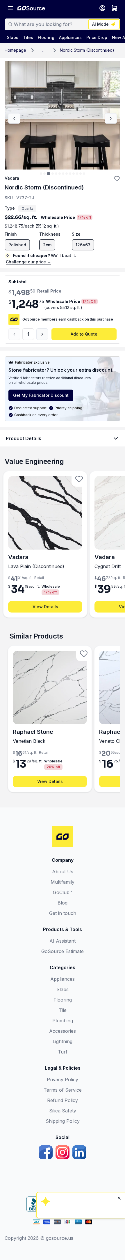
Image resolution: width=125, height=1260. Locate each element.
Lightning (62, 1041)
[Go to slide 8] (66, 173)
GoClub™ (62, 892)
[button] (43, 50)
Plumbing (62, 1020)
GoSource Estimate (62, 951)
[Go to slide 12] (80, 173)
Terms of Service (63, 1090)
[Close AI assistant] (119, 1123)
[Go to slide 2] (44, 173)
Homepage (15, 50)
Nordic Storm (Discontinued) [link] (87, 50)
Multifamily (62, 882)
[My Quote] (114, 8)
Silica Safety (62, 1111)
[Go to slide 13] (84, 173)
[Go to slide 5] (56, 173)
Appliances (62, 979)
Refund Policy (62, 1100)
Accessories (62, 1031)
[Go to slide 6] (59, 173)
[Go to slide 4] (52, 173)
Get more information (80, 1185)
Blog (62, 903)
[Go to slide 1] (41, 173)
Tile (63, 1010)
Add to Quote (84, 334)
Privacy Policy (62, 1079)
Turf (62, 1052)
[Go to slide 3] (48, 173)
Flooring (62, 1000)
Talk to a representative (80, 1169)
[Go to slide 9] (70, 173)
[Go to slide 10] (73, 173)
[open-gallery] (62, 115)
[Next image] (111, 118)
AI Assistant (62, 941)
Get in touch (62, 913)
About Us (62, 871)
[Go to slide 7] (63, 173)
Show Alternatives (80, 1153)
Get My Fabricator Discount (41, 395)
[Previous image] (14, 118)
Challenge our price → (28, 261)
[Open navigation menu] (10, 8)
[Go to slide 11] (77, 173)
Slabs (62, 989)
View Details (45, 606)
